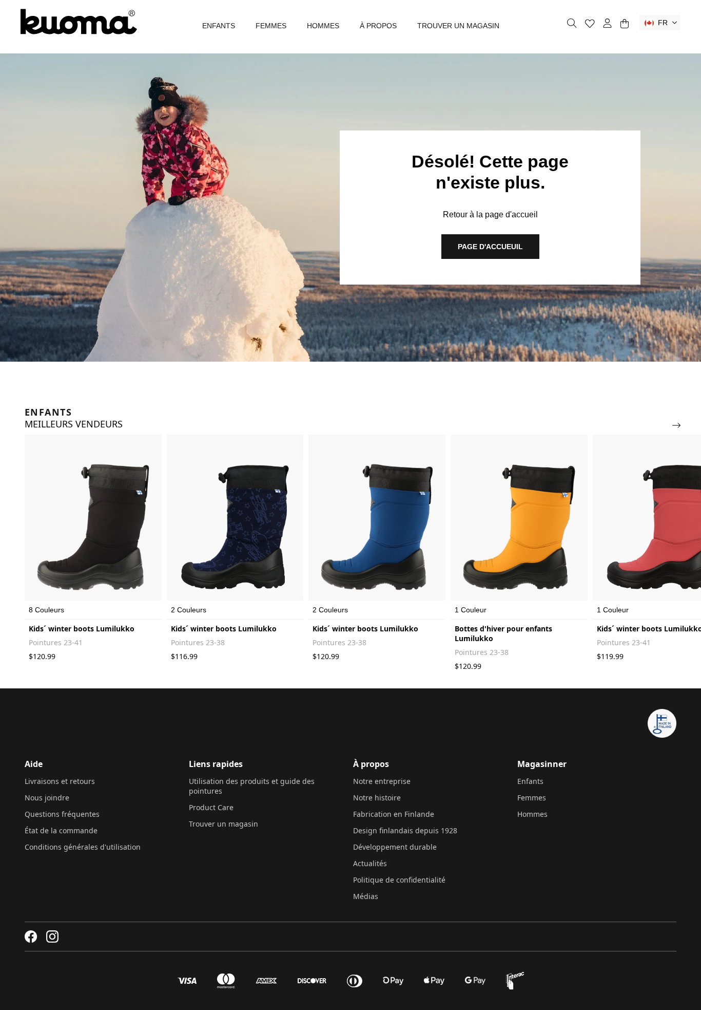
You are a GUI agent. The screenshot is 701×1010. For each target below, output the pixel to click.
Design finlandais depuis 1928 (405, 830)
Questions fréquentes (62, 814)
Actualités (370, 863)
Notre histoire (377, 797)
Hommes (323, 26)
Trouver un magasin (458, 26)
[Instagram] (52, 936)
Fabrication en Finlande (393, 814)
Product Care (211, 807)
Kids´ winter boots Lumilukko (81, 628)
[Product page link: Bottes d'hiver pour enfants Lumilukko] (519, 527)
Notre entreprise (382, 781)
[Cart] (624, 23)
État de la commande (61, 830)
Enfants (218, 26)
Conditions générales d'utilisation (83, 847)
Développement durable (395, 847)
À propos (378, 26)
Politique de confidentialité (399, 880)
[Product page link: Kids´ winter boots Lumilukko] (93, 527)
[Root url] (79, 21)
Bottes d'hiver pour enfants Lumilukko (503, 633)
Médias (365, 896)
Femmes (271, 26)
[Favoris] (590, 23)
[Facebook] (31, 936)
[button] (659, 22)
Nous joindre (47, 797)
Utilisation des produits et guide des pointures (252, 786)
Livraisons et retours (60, 781)
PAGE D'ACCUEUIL (490, 246)
